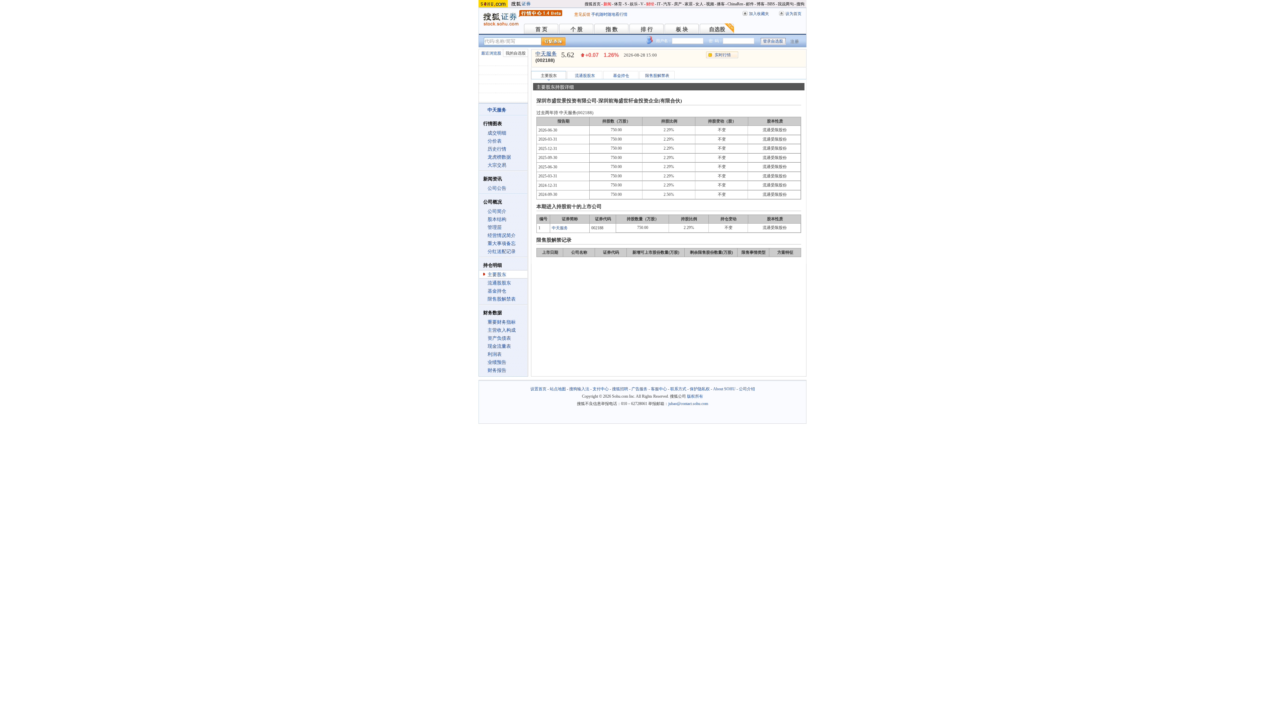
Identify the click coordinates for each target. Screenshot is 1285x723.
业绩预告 (497, 362)
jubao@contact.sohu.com (688, 403)
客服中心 (659, 389)
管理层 (495, 227)
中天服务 (546, 54)
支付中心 (601, 389)
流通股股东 (499, 283)
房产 (678, 4)
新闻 (607, 4)
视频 (710, 4)
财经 (650, 4)
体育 (618, 4)
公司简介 (497, 211)
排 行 (647, 29)
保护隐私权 (700, 389)
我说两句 (786, 4)
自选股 (717, 29)
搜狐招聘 (620, 389)
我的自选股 (516, 53)
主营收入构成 (502, 330)
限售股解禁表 (502, 299)
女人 (699, 4)
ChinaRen (735, 4)
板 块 (682, 29)
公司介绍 (747, 389)
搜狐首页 (593, 4)
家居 (689, 4)
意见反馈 (582, 14)
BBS (771, 4)
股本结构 (497, 219)
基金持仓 (497, 291)
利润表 (495, 354)
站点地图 (558, 389)
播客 (721, 4)
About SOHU (724, 389)
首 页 (541, 29)
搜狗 (800, 4)
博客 (761, 4)
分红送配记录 (502, 251)
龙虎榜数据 (499, 157)
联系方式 (678, 389)
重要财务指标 (502, 322)
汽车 (667, 4)
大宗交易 (497, 165)
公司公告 (497, 188)
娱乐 (634, 4)
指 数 (612, 29)
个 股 (577, 29)
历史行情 (497, 149)
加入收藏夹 (759, 13)
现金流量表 (499, 346)
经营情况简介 (502, 235)
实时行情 (723, 55)
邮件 (750, 4)
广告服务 (639, 389)
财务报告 (497, 370)
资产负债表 (499, 338)
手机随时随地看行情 (609, 14)
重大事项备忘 (502, 243)
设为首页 (793, 13)
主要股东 (497, 274)
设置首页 (538, 389)
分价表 (495, 141)
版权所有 (695, 396)
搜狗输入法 (579, 389)
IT (659, 4)
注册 (794, 41)
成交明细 (497, 133)
